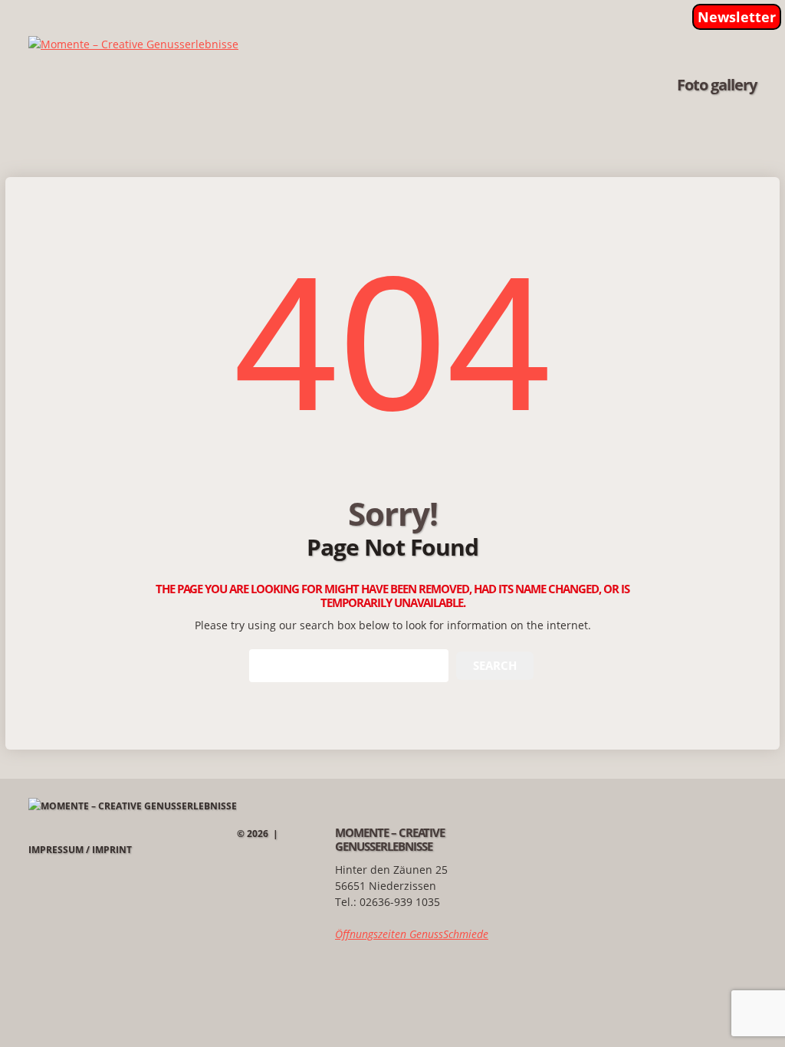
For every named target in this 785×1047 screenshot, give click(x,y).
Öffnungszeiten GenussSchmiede (411, 934)
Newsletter (737, 17)
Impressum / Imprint (80, 849)
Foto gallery (717, 85)
